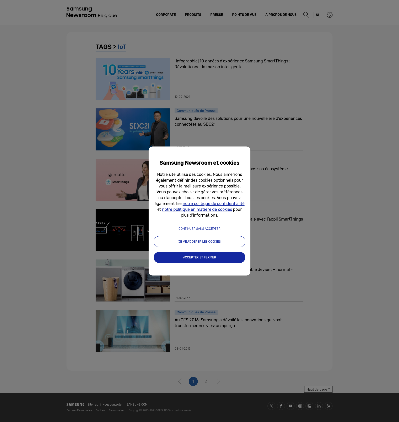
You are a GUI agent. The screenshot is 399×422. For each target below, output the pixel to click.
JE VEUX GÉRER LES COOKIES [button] (199, 241)
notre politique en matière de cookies (197, 209)
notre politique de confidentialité (214, 203)
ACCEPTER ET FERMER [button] (199, 257)
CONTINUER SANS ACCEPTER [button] (199, 229)
